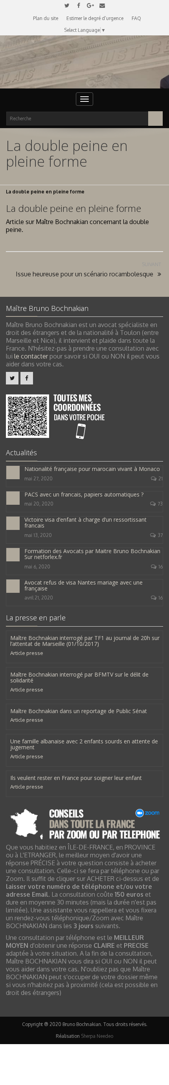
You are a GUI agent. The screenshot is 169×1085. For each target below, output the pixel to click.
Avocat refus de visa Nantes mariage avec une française (83, 585)
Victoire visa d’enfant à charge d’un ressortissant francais (85, 522)
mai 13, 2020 (38, 535)
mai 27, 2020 (38, 479)
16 (160, 567)
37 (160, 535)
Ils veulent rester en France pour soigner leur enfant (76, 778)
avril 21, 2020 (38, 598)
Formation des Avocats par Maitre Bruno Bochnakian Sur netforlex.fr (92, 554)
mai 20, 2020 (38, 504)
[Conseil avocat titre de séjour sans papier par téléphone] (84, 824)
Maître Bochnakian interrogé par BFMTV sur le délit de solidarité (79, 677)
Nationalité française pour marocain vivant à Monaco (92, 469)
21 (160, 479)
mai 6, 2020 (37, 567)
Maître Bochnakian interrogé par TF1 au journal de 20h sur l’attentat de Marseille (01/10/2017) (85, 640)
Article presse (26, 653)
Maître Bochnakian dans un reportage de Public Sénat (78, 711)
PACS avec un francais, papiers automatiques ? (83, 494)
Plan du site (45, 18)
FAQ (136, 18)
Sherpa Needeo (97, 1036)
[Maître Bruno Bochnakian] (84, 62)
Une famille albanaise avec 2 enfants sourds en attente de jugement (84, 744)
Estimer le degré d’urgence (94, 18)
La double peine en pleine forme (73, 208)
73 (160, 504)
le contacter (31, 356)
